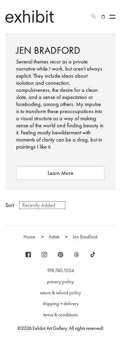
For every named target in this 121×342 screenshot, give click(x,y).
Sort (9, 205)
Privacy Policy (60, 282)
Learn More (60, 173)
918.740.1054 (60, 270)
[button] (93, 16)
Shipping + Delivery (61, 303)
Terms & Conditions (60, 315)
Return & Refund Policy (60, 293)
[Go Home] (29, 16)
